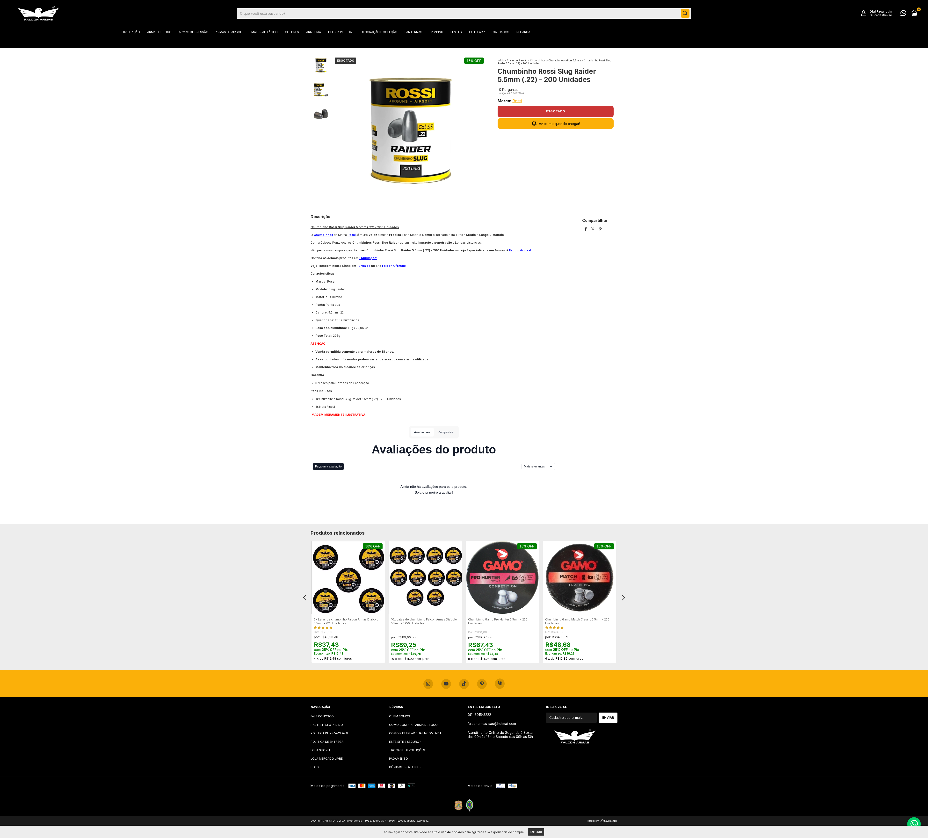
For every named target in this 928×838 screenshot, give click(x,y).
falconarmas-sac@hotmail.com (492, 723)
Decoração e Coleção (379, 32)
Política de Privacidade (330, 733)
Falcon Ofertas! (394, 266)
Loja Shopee (321, 750)
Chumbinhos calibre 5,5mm (564, 60)
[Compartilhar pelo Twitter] (593, 229)
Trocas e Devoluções (407, 750)
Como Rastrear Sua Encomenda (415, 733)
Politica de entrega (327, 741)
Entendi (536, 832)
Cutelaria (477, 32)
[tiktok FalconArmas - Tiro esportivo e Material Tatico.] (464, 684)
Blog (315, 767)
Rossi (517, 100)
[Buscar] (685, 13)
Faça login (884, 11)
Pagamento (398, 758)
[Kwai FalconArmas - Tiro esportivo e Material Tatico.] (500, 683)
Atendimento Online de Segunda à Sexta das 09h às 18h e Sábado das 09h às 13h (500, 734)
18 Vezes (363, 266)
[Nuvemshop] (602, 821)
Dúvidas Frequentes (405, 767)
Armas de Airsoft (230, 32)
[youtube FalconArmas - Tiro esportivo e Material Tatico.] (446, 684)
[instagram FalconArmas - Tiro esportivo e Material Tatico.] (428, 684)
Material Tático (264, 32)
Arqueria (313, 32)
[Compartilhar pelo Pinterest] (600, 229)
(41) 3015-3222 (479, 715)
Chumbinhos (537, 60)
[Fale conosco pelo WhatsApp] (903, 14)
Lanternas (413, 32)
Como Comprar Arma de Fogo (413, 725)
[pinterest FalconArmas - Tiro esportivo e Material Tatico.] (482, 684)
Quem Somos (399, 716)
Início (501, 60)
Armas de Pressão (193, 32)
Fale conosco (322, 716)
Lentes (456, 32)
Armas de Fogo (159, 32)
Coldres (292, 32)
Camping (436, 32)
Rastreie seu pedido (327, 725)
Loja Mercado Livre (327, 758)
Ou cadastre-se (881, 15)
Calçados (501, 32)
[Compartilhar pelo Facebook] (586, 229)
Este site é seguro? (405, 741)
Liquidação (131, 32)
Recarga (523, 32)
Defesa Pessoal (341, 32)
